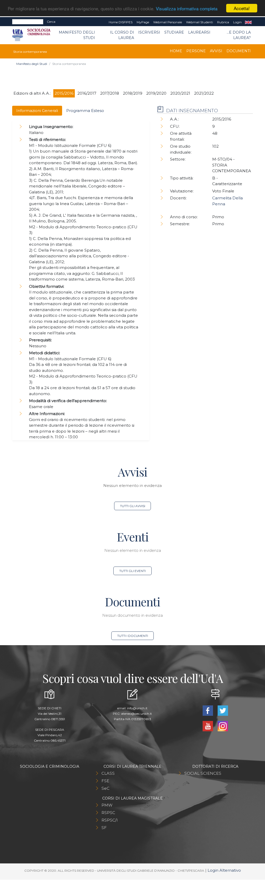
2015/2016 (64, 93)
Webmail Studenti (199, 22)
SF (104, 827)
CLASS (108, 773)
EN (248, 22)
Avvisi (216, 51)
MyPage (143, 22)
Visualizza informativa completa (186, 8)
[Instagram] (223, 725)
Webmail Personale (167, 22)
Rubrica (223, 22)
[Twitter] (223, 710)
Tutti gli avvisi (132, 506)
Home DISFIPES (120, 22)
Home (176, 51)
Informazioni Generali (37, 110)
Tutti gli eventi (132, 571)
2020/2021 (180, 93)
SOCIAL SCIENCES (202, 773)
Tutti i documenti (132, 636)
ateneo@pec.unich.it (136, 714)
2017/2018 (109, 93)
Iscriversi (149, 32)
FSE (105, 780)
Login (237, 22)
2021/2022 (204, 93)
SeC (105, 788)
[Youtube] (208, 725)
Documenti (238, 51)
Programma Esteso (85, 110)
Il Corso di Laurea (122, 35)
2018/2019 (132, 93)
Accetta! (242, 8)
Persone (196, 51)
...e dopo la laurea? (239, 35)
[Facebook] (208, 710)
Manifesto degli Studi (77, 35)
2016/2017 (86, 93)
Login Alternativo (224, 870)
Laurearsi (199, 32)
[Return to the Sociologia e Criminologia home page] (35, 35)
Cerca (51, 22)
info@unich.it (137, 708)
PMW (106, 805)
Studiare (174, 32)
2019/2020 (156, 93)
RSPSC (108, 812)
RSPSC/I (109, 820)
